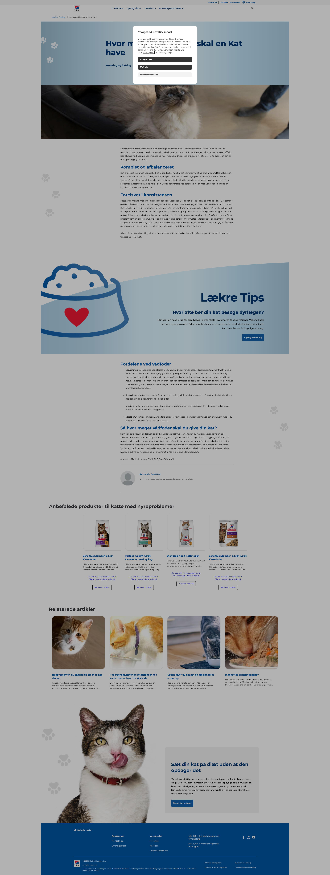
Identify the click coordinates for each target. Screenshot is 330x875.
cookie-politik (148, 52)
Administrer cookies (148, 75)
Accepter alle (145, 60)
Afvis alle (143, 67)
